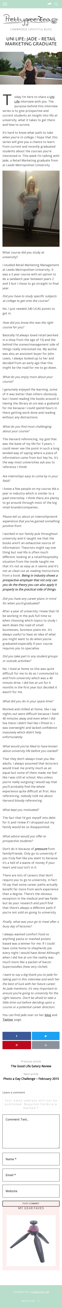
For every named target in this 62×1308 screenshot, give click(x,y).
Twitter (7, 1020)
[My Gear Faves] (31, 1240)
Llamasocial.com (40, 1292)
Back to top (28, 1301)
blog (48, 1015)
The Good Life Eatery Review (31, 1064)
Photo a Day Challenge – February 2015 (31, 1076)
